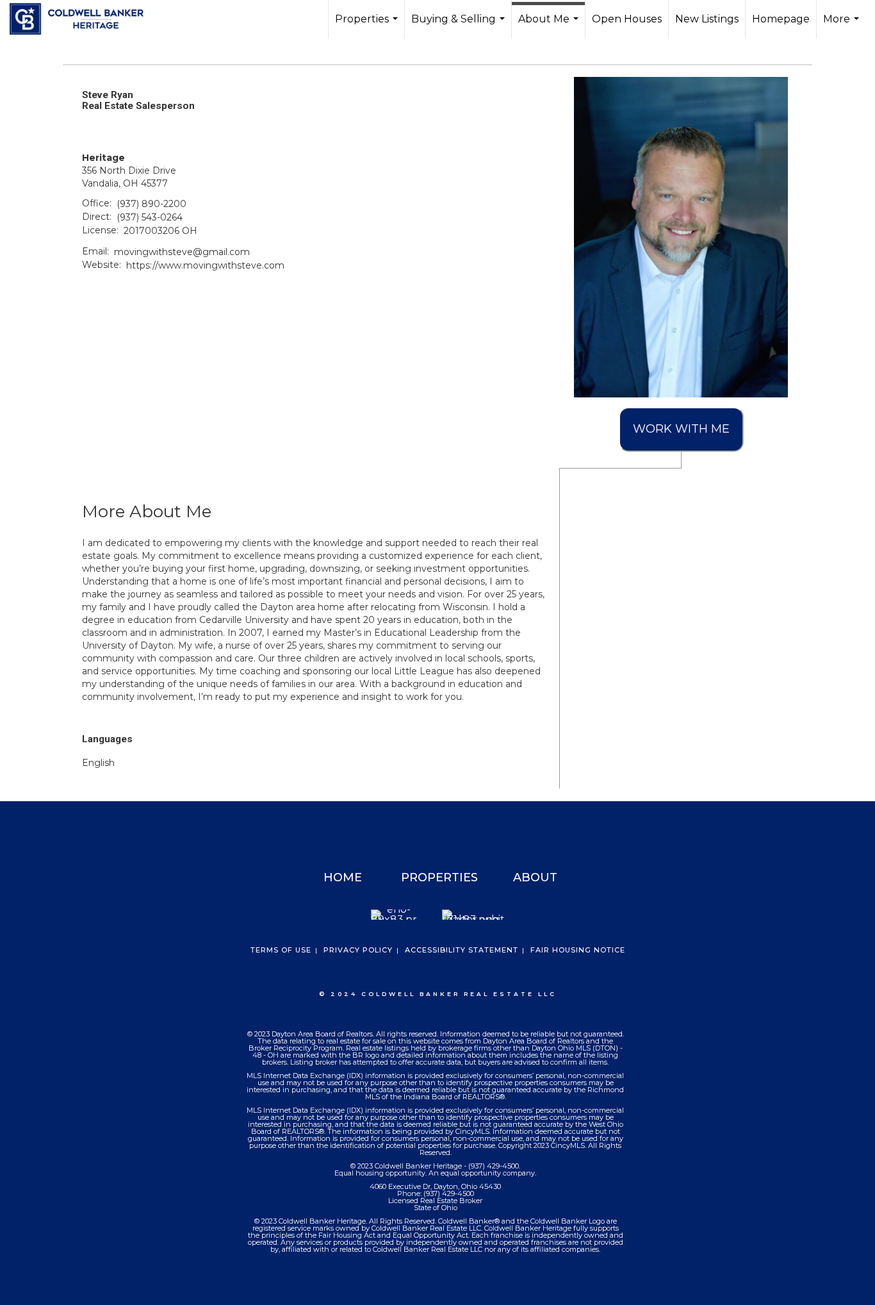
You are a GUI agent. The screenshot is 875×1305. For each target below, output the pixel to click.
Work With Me (681, 429)
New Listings (707, 19)
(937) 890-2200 (151, 204)
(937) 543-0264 (150, 217)
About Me (550, 25)
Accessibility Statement (461, 949)
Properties (368, 25)
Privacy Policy (358, 949)
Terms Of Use (280, 949)
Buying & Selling (459, 25)
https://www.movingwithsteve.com (205, 265)
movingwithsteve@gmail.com (182, 252)
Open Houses (627, 19)
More (842, 25)
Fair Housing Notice (577, 949)
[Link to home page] (83, 19)
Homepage (781, 19)
